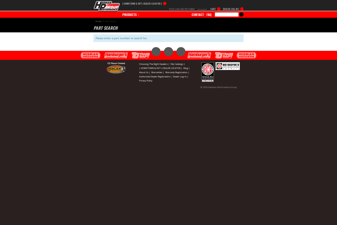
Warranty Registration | (177, 72)
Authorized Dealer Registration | (155, 76)
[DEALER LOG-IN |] (233, 6)
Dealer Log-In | (180, 76)
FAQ (209, 14)
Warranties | (157, 72)
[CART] (215, 6)
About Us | (144, 72)
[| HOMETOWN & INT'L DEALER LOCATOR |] (144, 1)
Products (130, 14)
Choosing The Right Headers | (154, 64)
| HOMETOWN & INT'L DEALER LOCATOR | (160, 68)
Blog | (186, 68)
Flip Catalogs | (178, 64)
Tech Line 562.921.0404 (181, 9)
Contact (198, 14)
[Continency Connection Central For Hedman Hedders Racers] (116, 69)
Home (98, 21)
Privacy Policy (145, 80)
